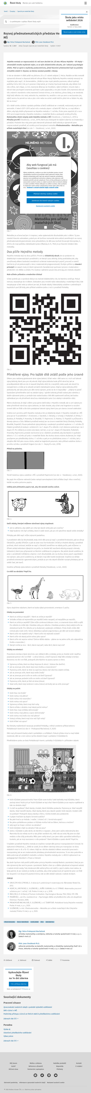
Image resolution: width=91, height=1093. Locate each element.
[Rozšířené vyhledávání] (6, 21)
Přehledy (60, 1069)
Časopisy (12, 11)
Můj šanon (13, 1063)
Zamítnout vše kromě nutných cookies (45, 201)
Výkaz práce (8, 1036)
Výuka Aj (7, 1029)
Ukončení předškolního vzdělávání (17, 1033)
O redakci (78, 1066)
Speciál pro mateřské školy (25, 11)
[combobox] (45, 21)
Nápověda (59, 1066)
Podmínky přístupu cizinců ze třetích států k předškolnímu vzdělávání (32, 1014)
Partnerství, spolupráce (36, 1069)
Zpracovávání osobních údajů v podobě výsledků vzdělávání (28, 1007)
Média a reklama (36, 1063)
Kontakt (79, 1063)
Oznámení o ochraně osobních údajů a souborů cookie (42, 187)
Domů (6, 11)
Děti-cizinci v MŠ (10, 1010)
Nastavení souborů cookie (55, 1082)
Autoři (13, 1066)
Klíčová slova (13, 1069)
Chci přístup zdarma (18, 984)
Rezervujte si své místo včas (74, 32)
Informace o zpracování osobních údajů (32, 1082)
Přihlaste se (26, 989)
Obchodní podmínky (11, 1082)
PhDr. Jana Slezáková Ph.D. (44, 42)
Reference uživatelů (36, 1066)
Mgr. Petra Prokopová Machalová (18, 42)
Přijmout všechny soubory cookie (45, 194)
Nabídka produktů (59, 1063)
